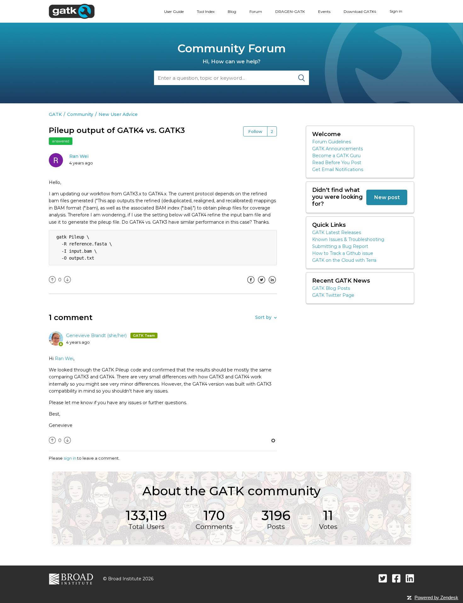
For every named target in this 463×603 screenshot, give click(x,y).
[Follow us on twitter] (383, 578)
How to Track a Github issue (342, 253)
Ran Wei (79, 156)
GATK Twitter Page (333, 295)
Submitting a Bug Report (340, 246)
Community (80, 114)
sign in (70, 458)
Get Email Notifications (337, 169)
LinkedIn (272, 284)
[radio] (52, 280)
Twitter (261, 284)
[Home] (71, 11)
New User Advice (118, 114)
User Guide (174, 11)
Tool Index (205, 11)
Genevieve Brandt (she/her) (97, 335)
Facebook (250, 284)
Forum (255, 11)
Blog (232, 11)
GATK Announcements (337, 149)
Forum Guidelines (331, 142)
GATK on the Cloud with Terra (344, 260)
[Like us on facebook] (396, 578)
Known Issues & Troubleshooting (348, 239)
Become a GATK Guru (336, 155)
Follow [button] (255, 131)
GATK (55, 114)
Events (324, 11)
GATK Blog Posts (331, 288)
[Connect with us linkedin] (410, 578)
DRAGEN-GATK (290, 11)
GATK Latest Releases (336, 232)
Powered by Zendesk (436, 597)
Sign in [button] (396, 11)
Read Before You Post (336, 162)
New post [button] (387, 197)
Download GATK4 (360, 11)
